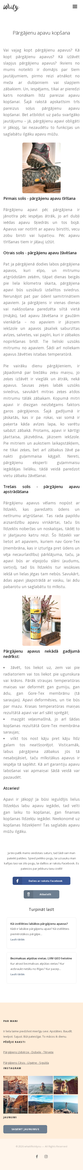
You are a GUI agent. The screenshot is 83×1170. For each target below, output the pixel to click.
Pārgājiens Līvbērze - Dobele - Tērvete (28, 1052)
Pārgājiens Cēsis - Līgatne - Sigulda (26, 1063)
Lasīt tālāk (17, 939)
